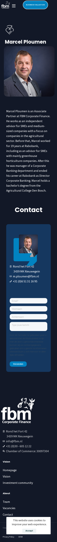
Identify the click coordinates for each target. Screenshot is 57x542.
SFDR (20, 537)
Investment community (18, 483)
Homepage (10, 470)
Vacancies (9, 508)
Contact (8, 514)
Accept (29, 531)
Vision (6, 476)
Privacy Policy (8, 537)
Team (6, 502)
